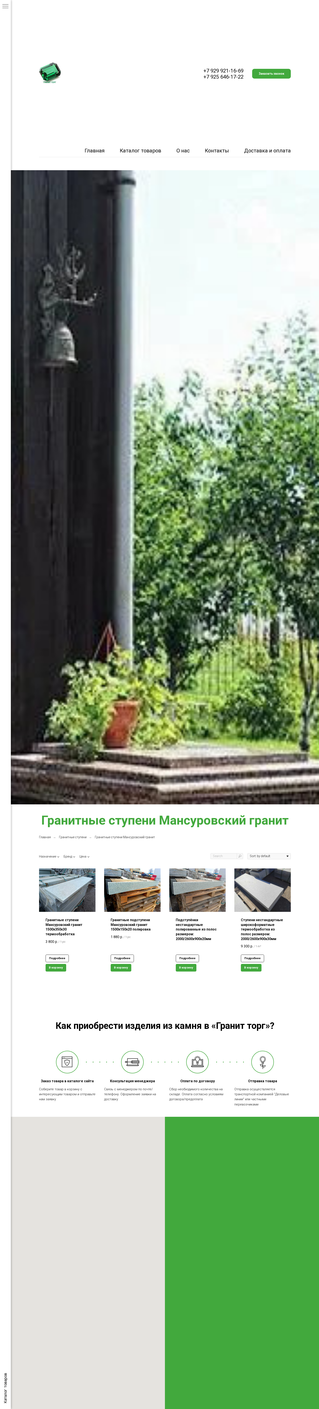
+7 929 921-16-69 (223, 71)
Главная (95, 151)
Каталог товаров (140, 151)
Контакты (217, 151)
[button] (271, 74)
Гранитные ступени (73, 837)
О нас (183, 151)
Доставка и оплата (267, 151)
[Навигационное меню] (5, 6)
